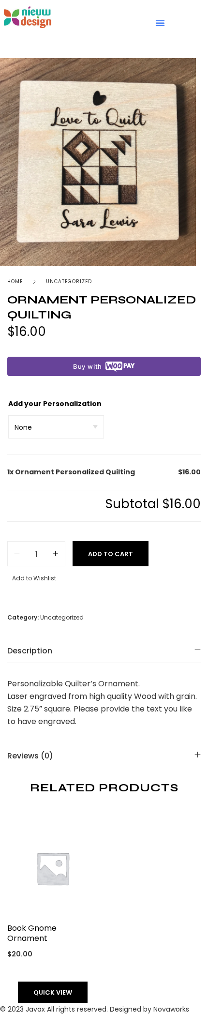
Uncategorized (69, 281)
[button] (160, 22)
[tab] (104, 650)
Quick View (52, 992)
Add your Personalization (55, 404)
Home (15, 281)
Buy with (87, 366)
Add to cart (110, 554)
